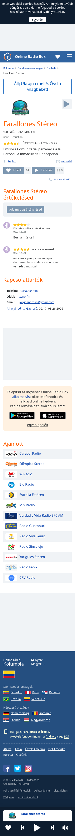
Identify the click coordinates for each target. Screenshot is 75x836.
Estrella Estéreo (31, 494)
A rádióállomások (28, 797)
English (12, 161)
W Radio (25, 474)
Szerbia (15, 720)
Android (51, 736)
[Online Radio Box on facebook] (6, 768)
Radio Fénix (28, 567)
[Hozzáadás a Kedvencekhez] (8, 828)
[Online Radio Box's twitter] (17, 768)
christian (17, 137)
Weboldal (66, 161)
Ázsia (18, 749)
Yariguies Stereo (32, 557)
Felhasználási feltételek (16, 790)
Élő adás (46, 170)
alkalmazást (21, 396)
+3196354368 (28, 291)
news (6, 137)
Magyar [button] (36, 664)
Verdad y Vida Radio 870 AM (41, 515)
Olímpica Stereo (32, 463)
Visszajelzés (61, 790)
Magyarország (40, 720)
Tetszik (17, 170)
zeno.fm (24, 296)
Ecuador (16, 692)
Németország (20, 713)
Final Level (23, 784)
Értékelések (48, 143)
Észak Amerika (35, 749)
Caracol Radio (30, 453)
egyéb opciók (37, 425)
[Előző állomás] (23, 828)
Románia (45, 713)
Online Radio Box (30, 56)
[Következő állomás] (52, 828)
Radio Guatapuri (32, 525)
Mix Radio (27, 505)
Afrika (7, 749)
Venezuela (38, 699)
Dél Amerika (56, 749)
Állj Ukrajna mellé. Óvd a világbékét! (37, 86)
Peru (35, 692)
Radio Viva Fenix (32, 536)
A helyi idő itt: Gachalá (22, 308)
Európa (8, 755)
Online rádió (13, 662)
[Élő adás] (67, 104)
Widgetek (8, 797)
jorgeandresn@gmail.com (36, 302)
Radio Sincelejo (31, 546)
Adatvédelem (42, 790)
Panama (54, 692)
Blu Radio (26, 484)
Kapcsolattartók (63, 179)
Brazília (16, 699)
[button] (37, 828)
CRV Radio (27, 577)
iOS (66, 736)
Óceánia (22, 755)
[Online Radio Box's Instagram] (28, 768)
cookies (28, 4)
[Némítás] (66, 828)
